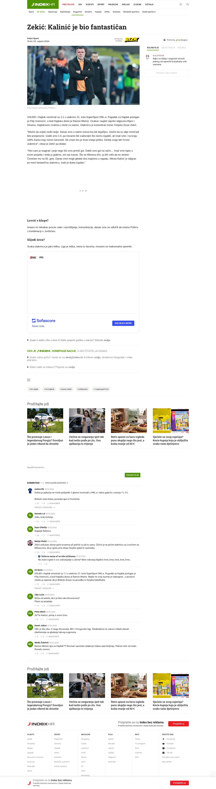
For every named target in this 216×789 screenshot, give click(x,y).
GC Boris (39, 570)
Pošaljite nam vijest (170, 757)
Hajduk (98, 12)
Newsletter (167, 762)
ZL (30, 596)
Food (83, 753)
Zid (80, 4)
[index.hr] (43, 4)
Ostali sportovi (148, 12)
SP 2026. (41, 12)
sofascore (83, 389)
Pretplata (68, 4)
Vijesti (90, 4)
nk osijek (33, 389)
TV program (140, 743)
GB (30, 571)
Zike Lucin (39, 595)
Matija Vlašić (41, 541)
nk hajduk (49, 389)
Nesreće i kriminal (35, 757)
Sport (101, 4)
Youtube (170, 743)
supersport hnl (101, 389)
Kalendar (31, 766)
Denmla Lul (40, 513)
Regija (30, 748)
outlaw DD (39, 489)
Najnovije (52, 12)
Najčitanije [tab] (168, 48)
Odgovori (112, 757)
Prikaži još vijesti (166, 73)
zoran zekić (66, 389)
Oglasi (126, 4)
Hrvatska (31, 743)
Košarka (116, 12)
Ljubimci (85, 748)
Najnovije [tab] (153, 48)
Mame (84, 757)
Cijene (137, 4)
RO (30, 529)
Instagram (171, 748)
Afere (29, 771)
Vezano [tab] (182, 48)
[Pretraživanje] (186, 4)
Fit (82, 766)
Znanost (31, 762)
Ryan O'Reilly (41, 527)
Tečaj (137, 739)
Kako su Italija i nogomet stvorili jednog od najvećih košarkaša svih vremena (170, 60)
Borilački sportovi (131, 12)
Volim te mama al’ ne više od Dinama (58, 556)
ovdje (97, 357)
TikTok (169, 753)
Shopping (85, 739)
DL (30, 515)
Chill (83, 771)
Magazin (85, 734)
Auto (83, 762)
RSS (137, 757)
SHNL (107, 12)
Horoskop (85, 775)
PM (30, 613)
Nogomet (77, 12)
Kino (137, 748)
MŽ (30, 644)
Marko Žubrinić (42, 642)
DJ (30, 627)
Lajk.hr (111, 748)
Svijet (29, 739)
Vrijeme (138, 753)
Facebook (170, 739)
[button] (31, 419)
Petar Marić (40, 612)
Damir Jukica (41, 625)
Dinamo (88, 12)
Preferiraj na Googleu (177, 40)
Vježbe (111, 753)
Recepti (111, 743)
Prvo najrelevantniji (55, 483)
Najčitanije (65, 12)
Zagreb (30, 753)
